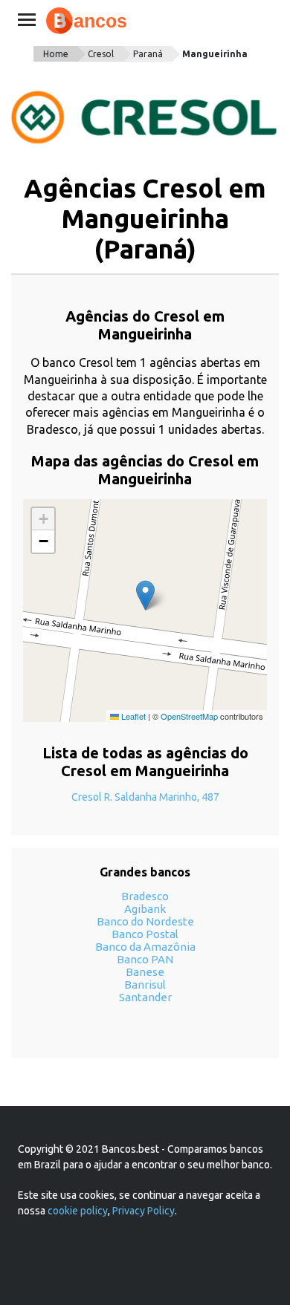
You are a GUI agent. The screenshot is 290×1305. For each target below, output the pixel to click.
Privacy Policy (143, 1211)
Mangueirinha (215, 54)
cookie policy (78, 1211)
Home (55, 54)
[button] (145, 595)
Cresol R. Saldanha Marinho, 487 (145, 797)
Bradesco (145, 896)
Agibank (145, 908)
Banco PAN (145, 959)
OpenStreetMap (189, 716)
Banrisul (145, 984)
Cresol (101, 54)
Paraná (148, 54)
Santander (145, 997)
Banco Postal (145, 934)
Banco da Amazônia (145, 946)
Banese (145, 972)
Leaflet (132, 716)
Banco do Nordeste (145, 921)
